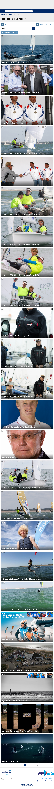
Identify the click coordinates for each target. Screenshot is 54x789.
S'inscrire (50, 11)
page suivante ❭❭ (35, 765)
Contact (7, 778)
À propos (2, 779)
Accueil (3, 14)
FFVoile (44, 4)
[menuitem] (3, 14)
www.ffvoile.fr (34, 787)
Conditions (13, 778)
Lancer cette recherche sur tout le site (10, 32)
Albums (46, 24)
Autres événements (9, 14)
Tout (37, 24)
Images (51, 24)
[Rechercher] (32, 11)
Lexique (19, 778)
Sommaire (25, 778)
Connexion (43, 11)
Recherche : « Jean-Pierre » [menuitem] (17, 14)
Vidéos (41, 24)
